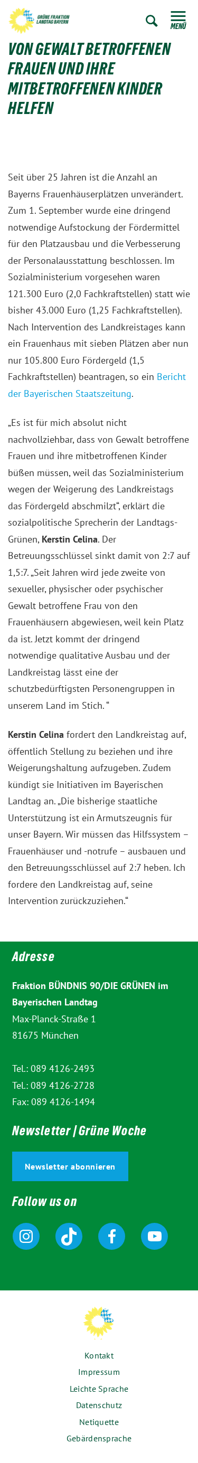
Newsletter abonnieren (70, 1166)
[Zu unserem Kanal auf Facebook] (112, 1236)
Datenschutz (99, 1405)
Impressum (99, 1371)
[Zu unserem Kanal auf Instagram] (26, 1236)
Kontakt (99, 1355)
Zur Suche (151, 20)
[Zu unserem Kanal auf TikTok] (69, 1236)
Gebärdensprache (99, 1438)
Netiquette (99, 1422)
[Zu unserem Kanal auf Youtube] (154, 1236)
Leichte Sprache (99, 1388)
